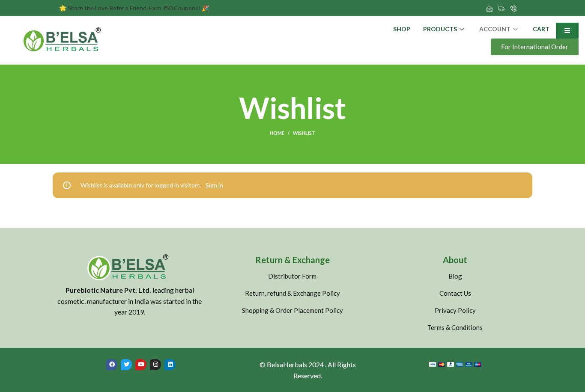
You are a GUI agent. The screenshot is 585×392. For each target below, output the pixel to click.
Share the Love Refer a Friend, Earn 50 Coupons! (134, 8)
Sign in (214, 185)
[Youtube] (140, 364)
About (455, 260)
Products (440, 29)
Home (277, 133)
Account (494, 29)
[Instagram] (155, 364)
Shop (401, 29)
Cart (541, 29)
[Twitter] (126, 364)
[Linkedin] (170, 364)
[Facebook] (111, 364)
